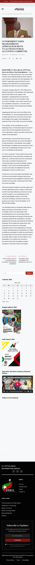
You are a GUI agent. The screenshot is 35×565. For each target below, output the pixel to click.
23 (13, 296)
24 (17, 296)
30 (13, 298)
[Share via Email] (16, 58)
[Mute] (28, 391)
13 (30, 290)
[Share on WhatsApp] (13, 58)
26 (26, 296)
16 (13, 293)
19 (26, 293)
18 (22, 293)
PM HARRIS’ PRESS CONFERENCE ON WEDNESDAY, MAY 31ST (25, 260)
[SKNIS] (19, 9)
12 (26, 290)
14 (4, 293)
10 (17, 290)
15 (8, 293)
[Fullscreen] (31, 391)
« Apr (3, 301)
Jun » (7, 301)
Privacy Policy (15, 546)
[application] (17, 384)
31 (17, 298)
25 (22, 296)
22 (8, 296)
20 (30, 293)
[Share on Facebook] (9, 58)
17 (17, 293)
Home (3, 14)
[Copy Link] (20, 58)
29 (8, 298)
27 (30, 296)
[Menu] (3, 4)
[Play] (4, 391)
